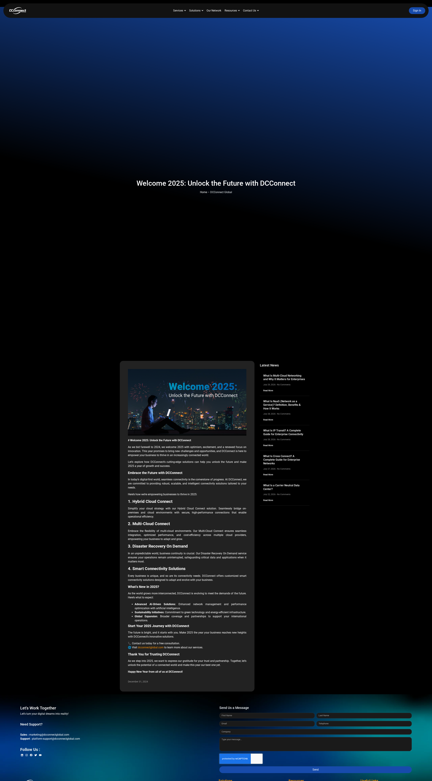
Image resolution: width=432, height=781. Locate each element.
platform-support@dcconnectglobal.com (56, 738)
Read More (268, 390)
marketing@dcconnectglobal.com (49, 734)
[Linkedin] (22, 755)
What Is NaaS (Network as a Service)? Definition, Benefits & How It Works (282, 405)
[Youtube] (40, 755)
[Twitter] (35, 755)
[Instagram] (26, 755)
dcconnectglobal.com (151, 647)
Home (203, 192)
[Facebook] (31, 755)
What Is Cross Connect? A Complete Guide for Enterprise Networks (281, 460)
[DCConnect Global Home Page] (17, 10)
